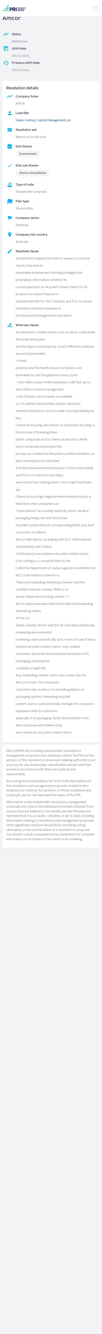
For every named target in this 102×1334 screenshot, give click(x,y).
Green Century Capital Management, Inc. (44, 120)
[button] (95, 8)
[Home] (14, 8)
